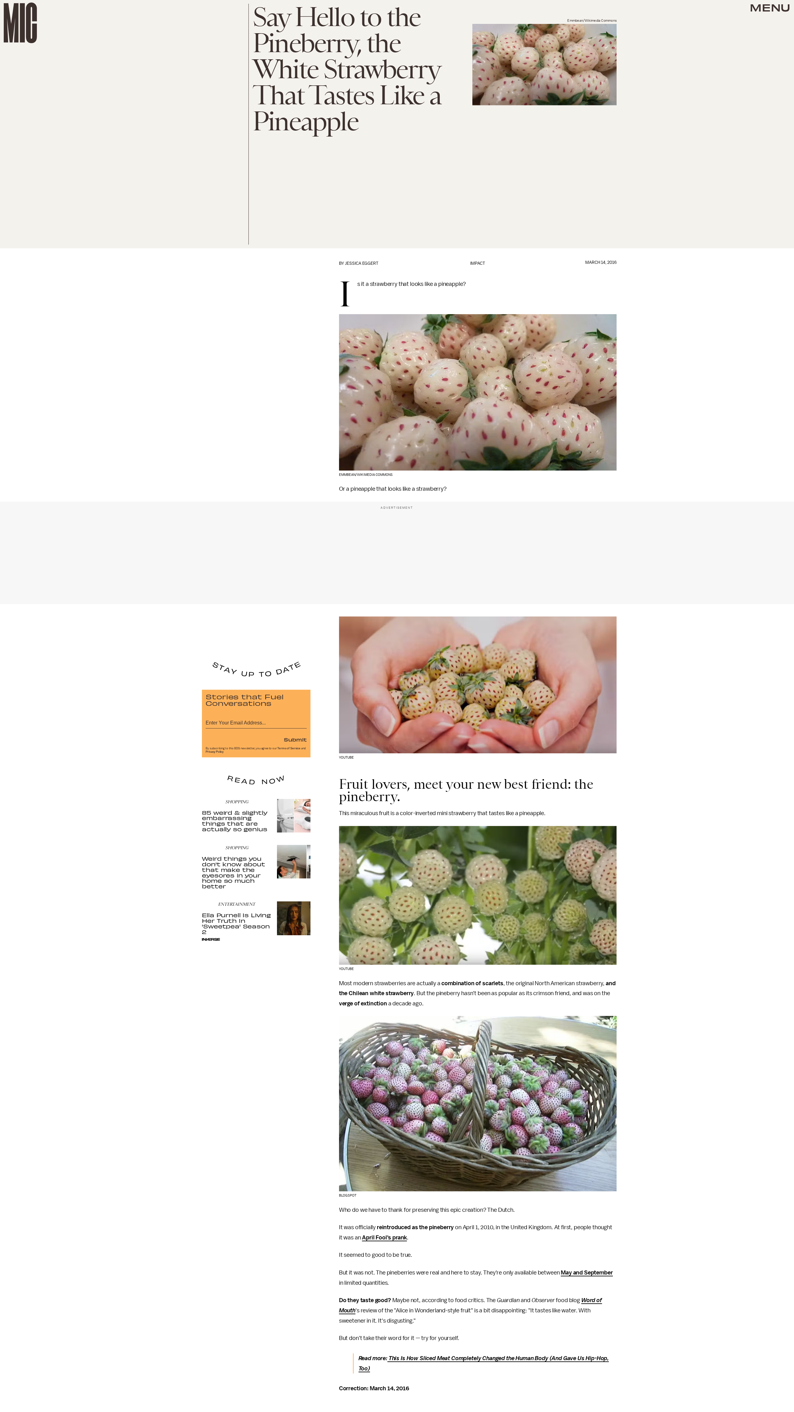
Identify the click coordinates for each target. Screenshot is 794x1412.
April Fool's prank (384, 1237)
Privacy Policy (215, 751)
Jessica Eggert (361, 263)
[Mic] (20, 22)
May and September (587, 1273)
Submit (295, 739)
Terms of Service (288, 748)
